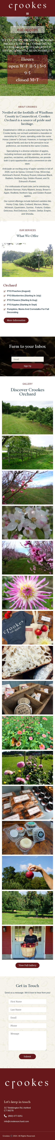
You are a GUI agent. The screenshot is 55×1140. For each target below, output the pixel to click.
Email (14, 355)
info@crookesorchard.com (16, 1121)
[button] (27, 14)
